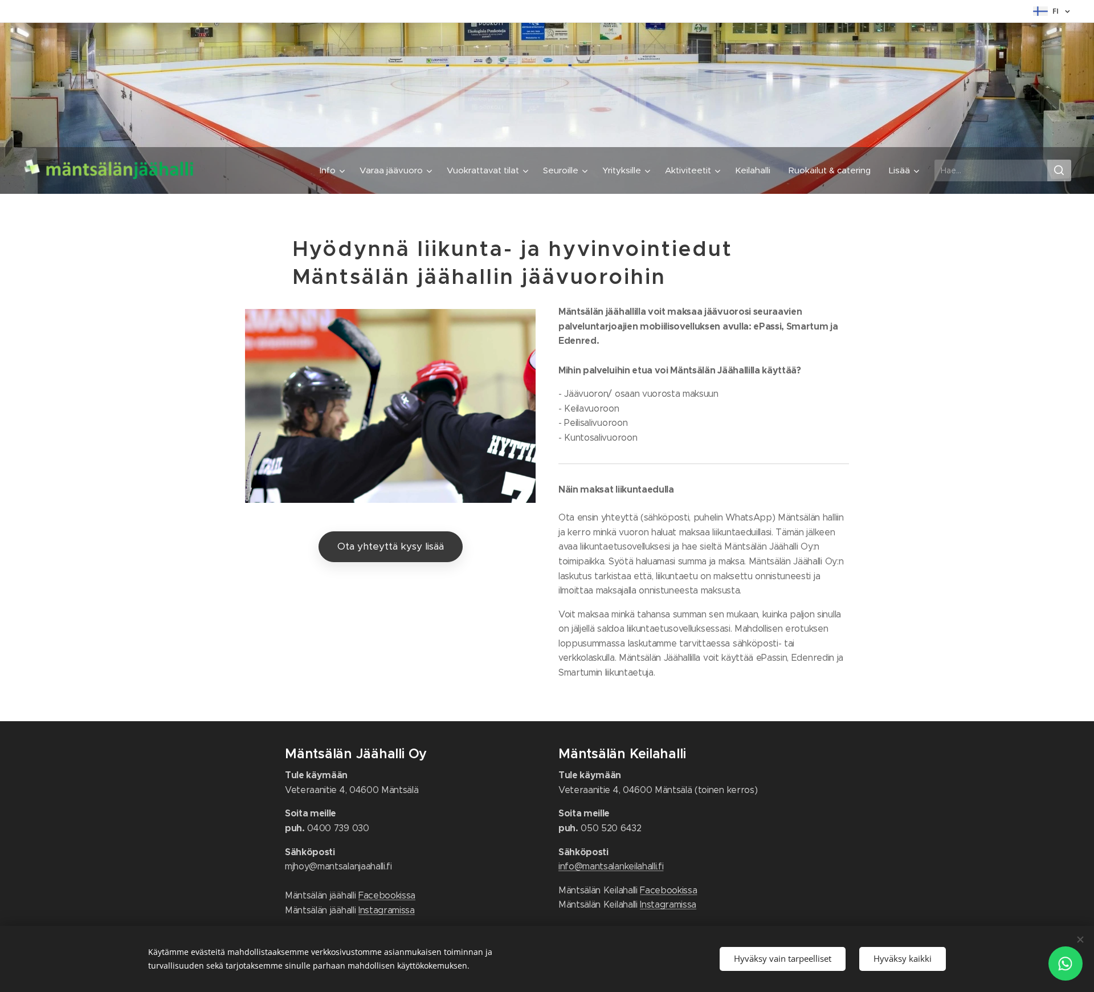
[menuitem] (333, 170)
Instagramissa (386, 910)
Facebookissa (386, 895)
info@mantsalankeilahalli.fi (610, 866)
